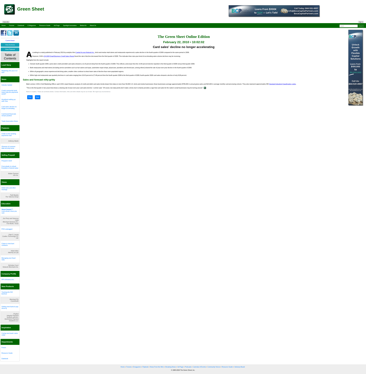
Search (361, 26)
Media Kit (83, 25)
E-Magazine (32, 25)
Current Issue (10, 40)
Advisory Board (239, 367)
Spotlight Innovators (70, 25)
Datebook (21, 25)
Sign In (361, 22)
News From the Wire (157, 367)
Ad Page (57, 25)
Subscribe (6, 22)
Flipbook (145, 367)
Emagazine (137, 367)
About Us (93, 25)
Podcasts (188, 367)
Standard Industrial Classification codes (282, 84)
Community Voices (213, 367)
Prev (29, 97)
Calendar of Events (199, 367)
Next (37, 97)
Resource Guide (44, 25)
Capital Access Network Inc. (84, 52)
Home (4, 25)
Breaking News (170, 367)
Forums (11, 25)
